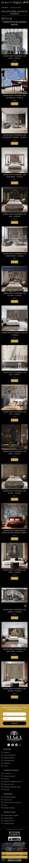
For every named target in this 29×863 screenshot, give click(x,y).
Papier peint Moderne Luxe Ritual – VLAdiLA (14, 492)
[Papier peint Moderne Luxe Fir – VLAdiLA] (14, 318)
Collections (4, 7)
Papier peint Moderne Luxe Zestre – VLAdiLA (14, 690)
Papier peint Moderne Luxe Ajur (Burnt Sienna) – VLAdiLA (14, 136)
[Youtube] (16, 745)
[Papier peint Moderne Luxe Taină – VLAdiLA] (14, 555)
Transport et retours (9, 823)
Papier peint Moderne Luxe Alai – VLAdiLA (14, 215)
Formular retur (7, 773)
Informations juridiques (9, 797)
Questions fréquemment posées (12, 802)
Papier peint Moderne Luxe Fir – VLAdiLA (14, 334)
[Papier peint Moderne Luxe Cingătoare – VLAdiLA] (14, 239)
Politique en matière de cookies (12, 786)
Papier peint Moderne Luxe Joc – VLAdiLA (14, 413)
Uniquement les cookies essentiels (14, 857)
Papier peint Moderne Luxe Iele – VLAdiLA (14, 373)
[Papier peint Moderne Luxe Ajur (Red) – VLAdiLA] (14, 160)
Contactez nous (8, 799)
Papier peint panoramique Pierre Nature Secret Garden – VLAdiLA (14, 532)
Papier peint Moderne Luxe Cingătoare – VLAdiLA (14, 255)
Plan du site (7, 789)
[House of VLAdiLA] (16, 2)
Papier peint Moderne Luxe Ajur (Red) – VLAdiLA (14, 176)
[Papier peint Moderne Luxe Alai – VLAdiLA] (14, 199)
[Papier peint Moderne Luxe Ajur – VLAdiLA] (14, 41)
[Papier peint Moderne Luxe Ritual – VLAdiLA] (14, 476)
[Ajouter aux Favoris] (25, 52)
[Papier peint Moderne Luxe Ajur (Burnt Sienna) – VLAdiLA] (14, 120)
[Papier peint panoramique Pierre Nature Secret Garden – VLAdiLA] (14, 516)
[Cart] (24, 3)
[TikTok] (20, 745)
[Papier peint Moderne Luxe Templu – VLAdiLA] (14, 595)
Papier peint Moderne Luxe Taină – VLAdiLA (14, 571)
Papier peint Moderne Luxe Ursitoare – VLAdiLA (14, 650)
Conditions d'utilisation (9, 776)
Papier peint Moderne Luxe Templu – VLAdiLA (14, 611)
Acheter (14, 64)
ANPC (5, 805)
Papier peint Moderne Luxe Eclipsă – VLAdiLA (14, 294)
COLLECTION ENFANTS (10, 755)
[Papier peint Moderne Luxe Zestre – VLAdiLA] (14, 674)
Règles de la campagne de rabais (12, 781)
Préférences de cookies (14, 860)
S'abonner (14, 723)
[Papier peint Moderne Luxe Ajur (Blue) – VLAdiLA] (14, 81)
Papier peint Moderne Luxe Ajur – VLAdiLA (14, 57)
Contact (6, 766)
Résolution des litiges (9, 807)
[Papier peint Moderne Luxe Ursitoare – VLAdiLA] (14, 634)
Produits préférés (8, 818)
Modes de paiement (9, 820)
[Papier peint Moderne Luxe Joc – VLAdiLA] (14, 397)
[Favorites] (27, 3)
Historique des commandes (11, 815)
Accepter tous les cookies (14, 853)
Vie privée (6, 778)
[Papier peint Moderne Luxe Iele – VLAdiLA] (14, 358)
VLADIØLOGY (7, 763)
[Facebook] (8, 745)
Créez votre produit (9, 760)
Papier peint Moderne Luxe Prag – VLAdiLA (14, 453)
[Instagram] (12, 745)
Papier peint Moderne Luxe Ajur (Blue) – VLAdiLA (14, 97)
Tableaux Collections (9, 757)
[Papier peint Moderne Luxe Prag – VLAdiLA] (14, 437)
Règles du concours (9, 784)
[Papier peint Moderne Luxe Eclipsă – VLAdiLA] (14, 279)
